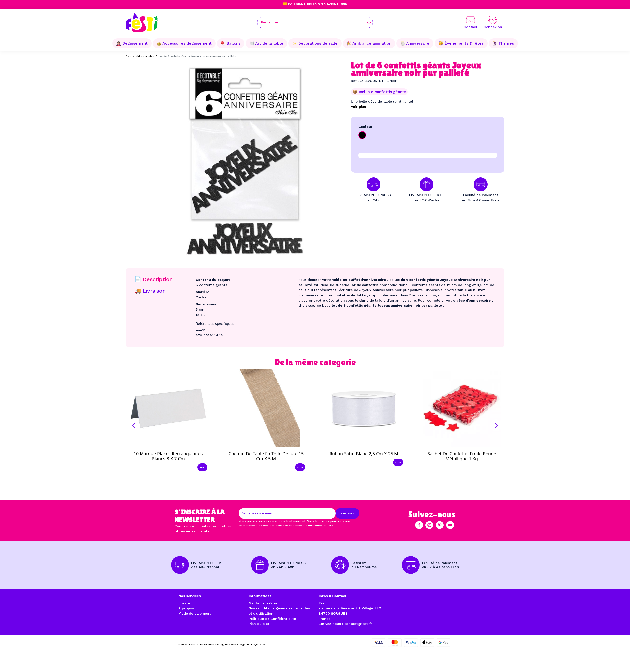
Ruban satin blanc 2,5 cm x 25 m (364, 454)
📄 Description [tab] (153, 279)
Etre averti (466, 455)
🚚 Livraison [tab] (150, 291)
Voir (202, 467)
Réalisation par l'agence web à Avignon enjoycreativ (232, 644)
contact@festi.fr (358, 624)
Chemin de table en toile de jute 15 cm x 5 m (266, 456)
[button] (134, 425)
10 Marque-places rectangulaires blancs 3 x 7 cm (168, 456)
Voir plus (358, 107)
